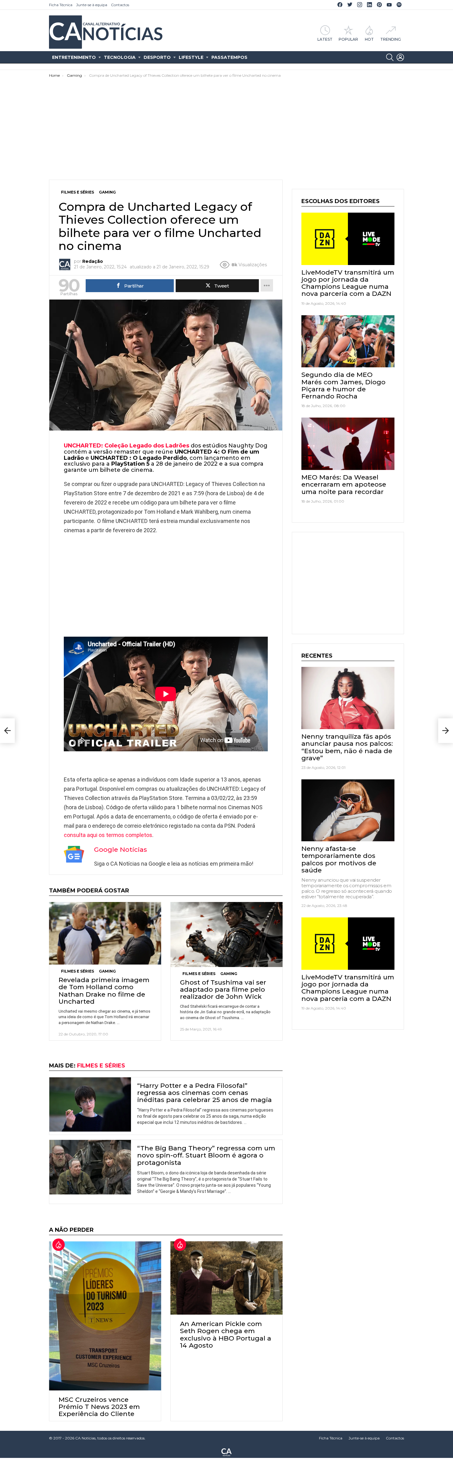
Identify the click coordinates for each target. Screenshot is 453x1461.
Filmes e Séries (77, 971)
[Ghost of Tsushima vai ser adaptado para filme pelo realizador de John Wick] (226, 934)
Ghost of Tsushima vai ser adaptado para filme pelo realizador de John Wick (223, 989)
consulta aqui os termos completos (108, 835)
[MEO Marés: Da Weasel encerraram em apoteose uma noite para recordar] (347, 444)
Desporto (157, 57)
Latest (325, 39)
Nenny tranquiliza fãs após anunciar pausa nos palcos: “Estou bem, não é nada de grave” (347, 747)
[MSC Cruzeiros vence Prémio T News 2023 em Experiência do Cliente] (105, 1315)
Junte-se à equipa (91, 4)
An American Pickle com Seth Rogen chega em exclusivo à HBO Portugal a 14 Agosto (225, 1334)
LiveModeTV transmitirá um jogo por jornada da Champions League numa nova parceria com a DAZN (347, 283)
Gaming (107, 971)
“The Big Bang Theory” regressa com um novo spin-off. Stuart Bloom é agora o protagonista (206, 1155)
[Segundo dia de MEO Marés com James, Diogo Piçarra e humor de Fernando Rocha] (347, 341)
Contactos (120, 4)
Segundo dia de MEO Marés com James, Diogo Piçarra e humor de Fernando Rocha (343, 385)
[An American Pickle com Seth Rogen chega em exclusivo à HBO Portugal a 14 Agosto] (226, 1278)
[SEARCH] (390, 57)
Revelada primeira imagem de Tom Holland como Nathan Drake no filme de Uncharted (104, 990)
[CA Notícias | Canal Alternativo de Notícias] (226, 1452)
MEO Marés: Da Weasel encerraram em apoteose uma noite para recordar (343, 484)
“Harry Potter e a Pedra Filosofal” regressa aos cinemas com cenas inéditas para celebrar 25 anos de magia (204, 1093)
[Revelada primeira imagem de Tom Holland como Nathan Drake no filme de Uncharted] (105, 933)
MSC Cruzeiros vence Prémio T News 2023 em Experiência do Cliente (99, 1407)
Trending (390, 39)
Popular (348, 39)
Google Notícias (120, 849)
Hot (369, 39)
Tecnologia (120, 57)
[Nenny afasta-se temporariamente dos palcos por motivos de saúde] (347, 810)
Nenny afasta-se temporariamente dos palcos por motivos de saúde (338, 859)
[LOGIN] (400, 57)
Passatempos (229, 57)
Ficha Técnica (60, 4)
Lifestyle (191, 57)
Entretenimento (74, 57)
